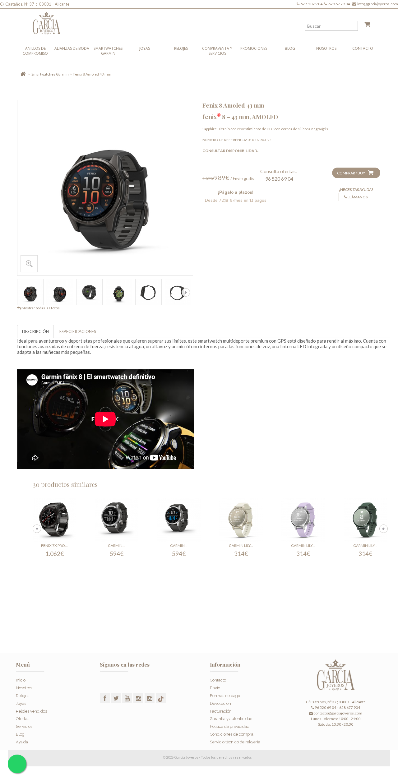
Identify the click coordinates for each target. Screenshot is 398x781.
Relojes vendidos (31, 711)
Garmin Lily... (241, 545)
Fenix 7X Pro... (54, 545)
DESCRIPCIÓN (35, 331)
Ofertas (22, 718)
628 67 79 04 (339, 4)
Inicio (20, 680)
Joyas (144, 48)
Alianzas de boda (71, 48)
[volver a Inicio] (23, 74)
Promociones (253, 48)
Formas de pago (225, 695)
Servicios (24, 726)
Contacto (362, 48)
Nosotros (326, 48)
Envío (215, 688)
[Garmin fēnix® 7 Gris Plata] (116, 520)
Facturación (221, 711)
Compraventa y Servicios (217, 51)
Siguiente (185, 292)
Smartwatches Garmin (108, 51)
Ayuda (22, 742)
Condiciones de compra (231, 734)
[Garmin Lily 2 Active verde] (365, 520)
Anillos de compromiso (35, 51)
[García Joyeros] (186, 22)
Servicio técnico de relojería (235, 742)
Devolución (220, 703)
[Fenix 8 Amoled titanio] (30, 292)
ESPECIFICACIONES (77, 331)
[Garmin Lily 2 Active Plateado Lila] (303, 520)
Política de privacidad (229, 726)
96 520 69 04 (279, 179)
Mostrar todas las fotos (40, 308)
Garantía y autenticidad (231, 718)
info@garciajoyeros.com (377, 4)
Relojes (181, 48)
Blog (290, 48)
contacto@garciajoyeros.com (337, 713)
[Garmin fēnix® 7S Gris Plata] (179, 520)
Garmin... (116, 545)
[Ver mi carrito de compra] (365, 25)
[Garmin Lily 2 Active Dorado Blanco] (241, 520)
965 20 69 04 (312, 4)
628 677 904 (349, 707)
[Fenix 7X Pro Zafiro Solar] (54, 520)
